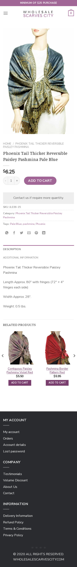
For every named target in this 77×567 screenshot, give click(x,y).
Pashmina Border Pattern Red (57, 370)
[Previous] (3, 364)
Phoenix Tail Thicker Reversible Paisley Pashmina (33, 145)
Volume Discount (15, 480)
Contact (8, 493)
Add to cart (40, 180)
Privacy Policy (13, 535)
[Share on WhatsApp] (6, 233)
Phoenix (40, 224)
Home (7, 144)
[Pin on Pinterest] (36, 233)
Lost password (14, 451)
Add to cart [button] (19, 382)
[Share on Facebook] (14, 233)
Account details (14, 445)
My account (11, 432)
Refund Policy (13, 522)
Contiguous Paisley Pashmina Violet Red (20, 370)
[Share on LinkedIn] (43, 233)
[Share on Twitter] (21, 233)
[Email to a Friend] (29, 233)
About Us (10, 487)
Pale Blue (16, 224)
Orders (8, 438)
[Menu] (5, 13)
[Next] (74, 364)
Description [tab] (12, 249)
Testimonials (12, 474)
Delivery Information (18, 516)
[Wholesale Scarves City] (38, 13)
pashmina (28, 224)
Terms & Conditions (17, 528)
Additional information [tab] (20, 257)
